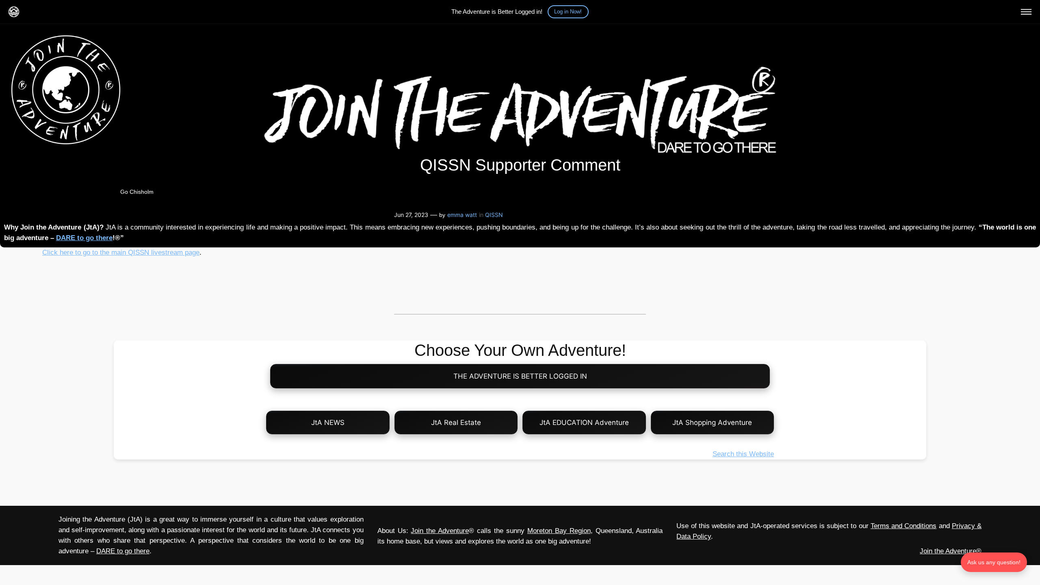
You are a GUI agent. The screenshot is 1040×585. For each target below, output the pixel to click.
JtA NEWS (327, 422)
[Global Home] (13, 11)
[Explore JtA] (1026, 11)
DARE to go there (84, 238)
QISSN (494, 214)
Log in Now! (568, 12)
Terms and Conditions (903, 526)
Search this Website (743, 454)
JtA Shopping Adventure (712, 422)
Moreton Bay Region (559, 531)
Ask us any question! (993, 562)
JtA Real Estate (456, 422)
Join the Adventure (440, 531)
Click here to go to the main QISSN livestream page (120, 252)
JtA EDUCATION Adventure (584, 422)
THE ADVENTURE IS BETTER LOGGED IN (520, 376)
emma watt (462, 214)
